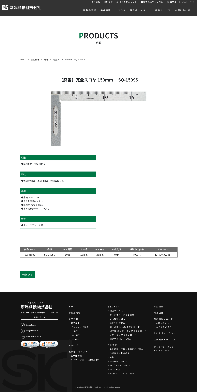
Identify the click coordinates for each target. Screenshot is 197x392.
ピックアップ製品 (80, 327)
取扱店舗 (159, 312)
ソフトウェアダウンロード (123, 335)
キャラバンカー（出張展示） (85, 359)
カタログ (73, 345)
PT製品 (74, 331)
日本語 (173, 1)
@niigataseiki (31, 325)
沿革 (112, 357)
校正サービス (116, 310)
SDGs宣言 (115, 369)
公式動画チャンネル (153, 2)
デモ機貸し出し (117, 318)
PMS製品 (75, 335)
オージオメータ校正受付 (122, 314)
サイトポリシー (162, 350)
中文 (192, 1)
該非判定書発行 (117, 322)
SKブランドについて (120, 365)
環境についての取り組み (122, 373)
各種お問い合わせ (163, 319)
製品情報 (73, 319)
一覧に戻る (27, 274)
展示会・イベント (78, 351)
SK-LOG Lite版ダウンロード (125, 326)
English (183, 1)
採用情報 (108, 2)
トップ (72, 306)
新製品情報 (75, 312)
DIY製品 (75, 339)
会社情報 (95, 2)
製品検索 (75, 323)
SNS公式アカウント (127, 2)
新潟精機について (119, 361)
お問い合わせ (39, 317)
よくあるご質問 (164, 327)
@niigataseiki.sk (32, 330)
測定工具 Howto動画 (121, 339)
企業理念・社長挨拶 (120, 353)
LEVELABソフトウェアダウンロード (128, 330)
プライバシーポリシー (165, 346)
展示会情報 (76, 355)
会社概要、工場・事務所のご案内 (126, 349)
